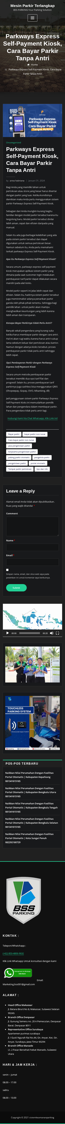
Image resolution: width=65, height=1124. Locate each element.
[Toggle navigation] (32, 18)
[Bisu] (51, 633)
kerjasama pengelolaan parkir (22, 451)
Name (10, 540)
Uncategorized (13, 142)
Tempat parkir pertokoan (20, 469)
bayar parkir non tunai (34, 434)
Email (10, 555)
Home (34, 64)
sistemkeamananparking (41, 1117)
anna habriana (15, 180)
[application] (32, 620)
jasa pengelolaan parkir (19, 445)
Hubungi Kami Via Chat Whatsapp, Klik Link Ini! (33, 418)
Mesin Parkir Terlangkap (32, 6)
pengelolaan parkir (17, 463)
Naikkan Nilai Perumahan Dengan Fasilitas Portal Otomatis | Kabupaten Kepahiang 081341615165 (29, 777)
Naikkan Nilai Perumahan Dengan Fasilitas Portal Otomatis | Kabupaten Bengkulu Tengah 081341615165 (31, 807)
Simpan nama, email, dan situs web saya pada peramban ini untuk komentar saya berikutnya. (28, 576)
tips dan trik (42, 469)
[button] (32, 620)
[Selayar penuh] (57, 633)
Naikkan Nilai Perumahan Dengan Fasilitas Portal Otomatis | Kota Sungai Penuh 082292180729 (29, 838)
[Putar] (7, 633)
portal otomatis (38, 463)
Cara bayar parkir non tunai (21, 440)
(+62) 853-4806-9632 (13, 953)
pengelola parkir (41, 457)
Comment (12, 513)
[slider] (29, 633)
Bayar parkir (14, 434)
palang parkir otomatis (18, 457)
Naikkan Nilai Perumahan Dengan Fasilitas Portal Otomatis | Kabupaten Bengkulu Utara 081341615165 (30, 792)
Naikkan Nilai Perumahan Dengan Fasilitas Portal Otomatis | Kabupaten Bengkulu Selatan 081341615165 (31, 823)
